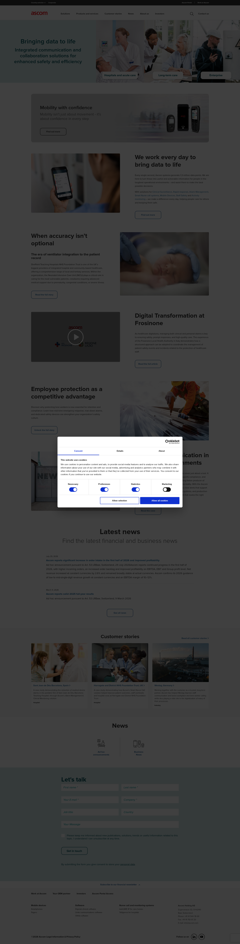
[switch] (104, 489)
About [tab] (162, 451)
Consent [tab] (78, 451)
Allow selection (119, 500)
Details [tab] (120, 451)
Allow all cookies (160, 500)
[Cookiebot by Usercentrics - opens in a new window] (167, 442)
